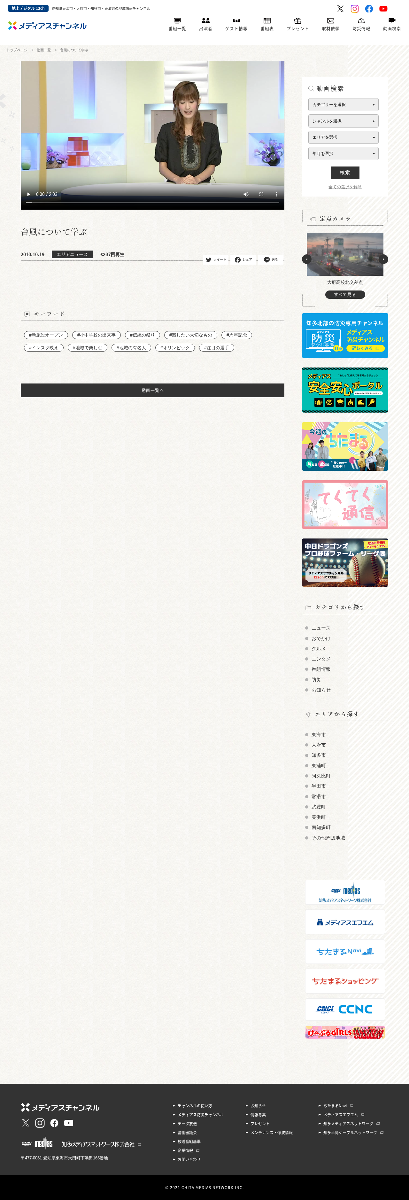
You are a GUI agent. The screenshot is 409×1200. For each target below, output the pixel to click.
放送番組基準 (189, 1141)
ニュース (321, 628)
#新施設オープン (46, 334)
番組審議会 (187, 1132)
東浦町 (319, 765)
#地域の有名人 (131, 347)
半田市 (319, 786)
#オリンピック (175, 347)
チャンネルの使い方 (195, 1106)
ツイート (219, 259)
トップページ (16, 50)
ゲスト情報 (236, 29)
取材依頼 (331, 29)
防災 (316, 679)
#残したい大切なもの (190, 334)
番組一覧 (177, 29)
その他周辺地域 (328, 837)
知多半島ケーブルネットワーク (350, 1132)
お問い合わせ (189, 1159)
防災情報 (361, 29)
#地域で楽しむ (87, 347)
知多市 (319, 755)
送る (275, 259)
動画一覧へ (153, 390)
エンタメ (321, 659)
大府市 (319, 744)
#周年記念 (237, 334)
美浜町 (319, 817)
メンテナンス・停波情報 (272, 1132)
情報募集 (258, 1115)
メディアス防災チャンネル (201, 1115)
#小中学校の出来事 (96, 334)
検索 (345, 172)
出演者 (205, 29)
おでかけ (321, 638)
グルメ (319, 648)
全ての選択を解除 (345, 186)
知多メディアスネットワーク (348, 1124)
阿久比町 (321, 775)
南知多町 (321, 827)
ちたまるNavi (335, 1106)
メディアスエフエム (340, 1115)
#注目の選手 (216, 347)
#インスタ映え (43, 347)
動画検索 (392, 29)
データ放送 (187, 1124)
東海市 (319, 734)
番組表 (267, 29)
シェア (247, 259)
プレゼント (298, 29)
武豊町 (319, 806)
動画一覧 (44, 50)
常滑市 (319, 796)
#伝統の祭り (142, 334)
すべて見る (345, 294)
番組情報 (321, 669)
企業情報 (185, 1150)
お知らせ (321, 690)
